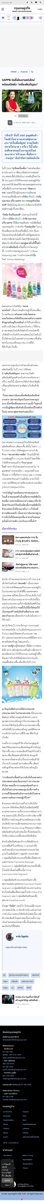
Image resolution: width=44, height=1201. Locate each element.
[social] (27, 2)
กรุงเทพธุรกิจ (27, 1159)
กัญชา (5, 981)
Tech (25, 1116)
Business (24, 71)
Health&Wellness (29, 1124)
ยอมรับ (7, 1180)
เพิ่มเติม (8, 1175)
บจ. (12, 987)
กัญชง (5, 987)
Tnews (25, 1168)
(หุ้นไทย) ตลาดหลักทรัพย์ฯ (18, 975)
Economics (7, 1111)
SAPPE (20, 987)
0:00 (8, 17)
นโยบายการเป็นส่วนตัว (31, 1136)
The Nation (7, 1155)
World (5, 1124)
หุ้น (32, 71)
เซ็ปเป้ (29, 987)
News (5, 1132)
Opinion (26, 1132)
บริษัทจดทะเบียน (27, 981)
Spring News (28, 1163)
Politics (6, 1128)
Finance (26, 1111)
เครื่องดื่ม (14, 981)
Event (5, 1136)
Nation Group (28, 1155)
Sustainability (8, 1120)
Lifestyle (26, 1128)
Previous (5, 1000)
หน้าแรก (13, 71)
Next (38, 1000)
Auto (24, 1120)
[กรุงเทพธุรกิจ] (22, 9)
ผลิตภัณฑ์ (35, 975)
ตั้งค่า (7, 1185)
